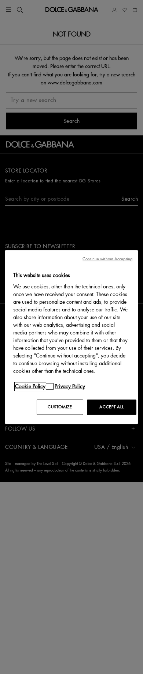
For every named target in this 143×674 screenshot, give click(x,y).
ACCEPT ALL (111, 407)
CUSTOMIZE (60, 407)
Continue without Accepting (107, 259)
